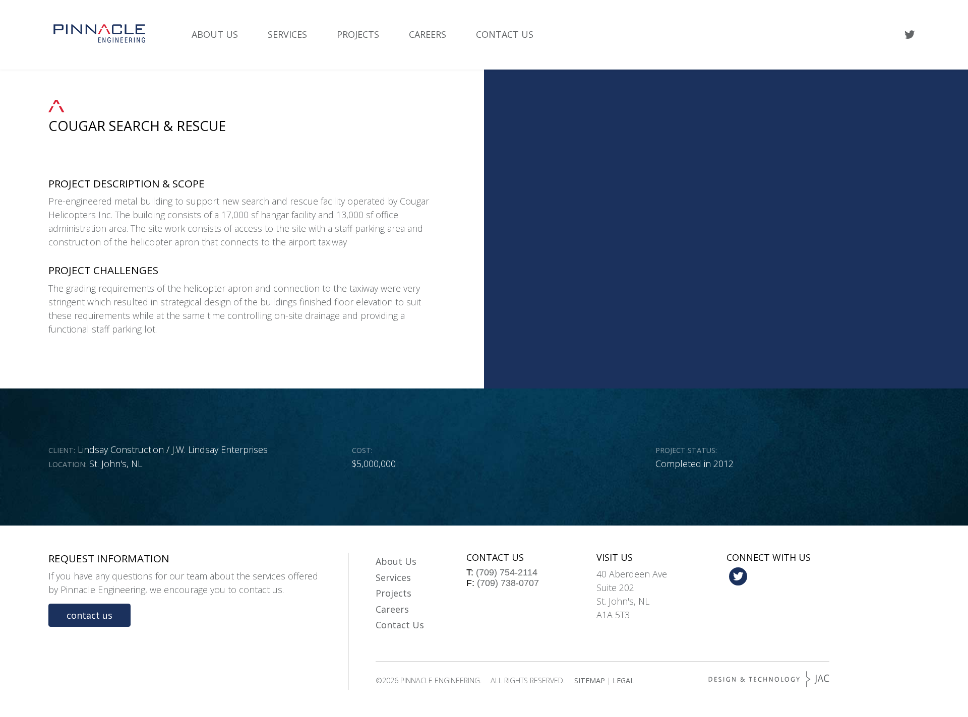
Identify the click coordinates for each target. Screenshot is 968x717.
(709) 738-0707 (508, 583)
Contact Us (504, 34)
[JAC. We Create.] (768, 679)
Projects (358, 34)
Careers (427, 34)
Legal (623, 680)
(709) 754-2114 (506, 572)
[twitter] (909, 34)
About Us (215, 34)
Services (287, 34)
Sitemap (589, 680)
